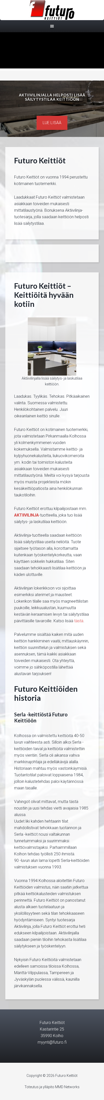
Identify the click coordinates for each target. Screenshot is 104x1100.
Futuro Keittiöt (52, 10)
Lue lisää (52, 122)
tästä (78, 620)
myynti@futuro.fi (52, 1042)
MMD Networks (67, 1087)
